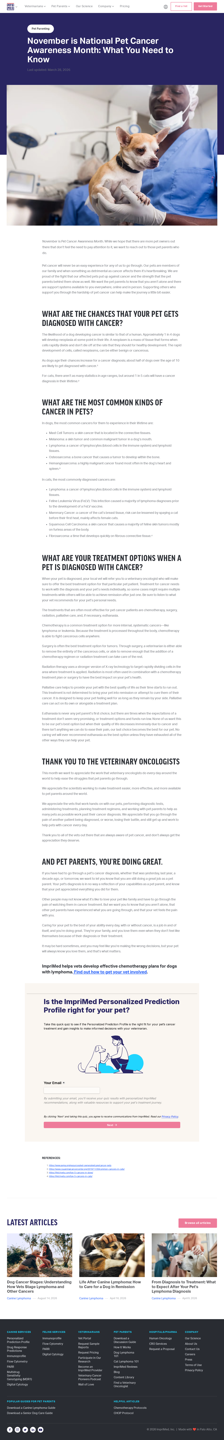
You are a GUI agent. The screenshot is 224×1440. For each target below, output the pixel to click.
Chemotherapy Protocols (130, 1407)
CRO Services (158, 1343)
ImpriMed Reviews (125, 1366)
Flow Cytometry (17, 1361)
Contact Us (192, 1349)
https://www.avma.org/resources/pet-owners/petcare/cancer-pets (80, 1165)
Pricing (125, 6)
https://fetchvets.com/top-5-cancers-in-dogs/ (71, 1173)
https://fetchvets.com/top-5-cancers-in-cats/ (70, 1176)
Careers (190, 1354)
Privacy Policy (194, 1370)
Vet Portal (84, 1338)
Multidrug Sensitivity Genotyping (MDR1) (19, 1376)
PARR (10, 1366)
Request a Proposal (162, 1349)
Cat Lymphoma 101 (126, 1361)
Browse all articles (198, 1223)
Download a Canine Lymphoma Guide (31, 1407)
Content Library (124, 1377)
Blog (117, 1372)
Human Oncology (160, 1338)
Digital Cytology (17, 1384)
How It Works (122, 1347)
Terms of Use (193, 1365)
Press (188, 1359)
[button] (12, 7)
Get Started (205, 6)
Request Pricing (88, 1352)
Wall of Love (86, 1384)
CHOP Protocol (124, 1413)
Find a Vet (181, 6)
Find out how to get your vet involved (110, 972)
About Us (191, 1343)
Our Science (84, 6)
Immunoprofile (16, 1356)
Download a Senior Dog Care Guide (30, 1413)
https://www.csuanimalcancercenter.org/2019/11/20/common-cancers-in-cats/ (87, 1169)
